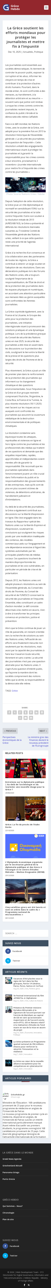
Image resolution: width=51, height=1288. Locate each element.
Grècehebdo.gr (18, 1094)
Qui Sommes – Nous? (13, 1206)
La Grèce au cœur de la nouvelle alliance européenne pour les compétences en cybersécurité (28, 1063)
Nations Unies (29, 194)
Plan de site (8, 1219)
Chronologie (8, 1212)
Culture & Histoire (36, 1001)
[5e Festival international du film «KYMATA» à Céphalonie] (8, 997)
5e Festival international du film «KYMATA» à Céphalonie (28, 996)
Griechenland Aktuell (12, 1165)
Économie (29, 1033)
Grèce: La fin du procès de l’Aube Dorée (22, 825)
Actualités (28, 51)
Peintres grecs (34, 989)
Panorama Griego (11, 1172)
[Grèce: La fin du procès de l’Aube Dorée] (25, 808)
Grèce (15, 690)
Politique (38, 51)
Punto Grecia (9, 1179)
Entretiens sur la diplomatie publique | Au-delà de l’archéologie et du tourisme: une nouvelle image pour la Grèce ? (24, 786)
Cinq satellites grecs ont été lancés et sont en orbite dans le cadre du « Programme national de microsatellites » (25, 911)
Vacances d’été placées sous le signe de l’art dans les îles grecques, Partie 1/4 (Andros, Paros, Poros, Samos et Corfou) (28, 982)
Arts (26, 989)
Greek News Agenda (12, 1159)
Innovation (38, 1033)
